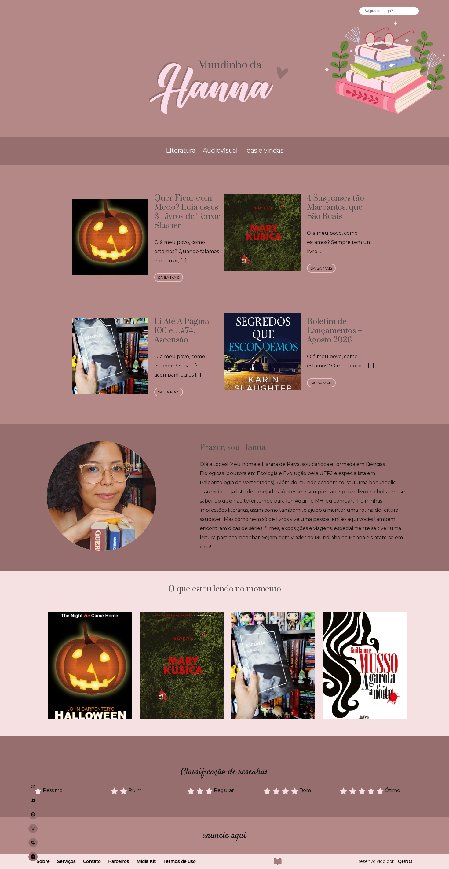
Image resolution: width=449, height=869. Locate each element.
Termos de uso (179, 861)
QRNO (405, 861)
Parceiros (118, 861)
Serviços (66, 861)
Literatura (180, 150)
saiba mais (168, 277)
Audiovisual (220, 150)
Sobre (43, 861)
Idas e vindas (264, 150)
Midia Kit (146, 861)
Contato (92, 861)
